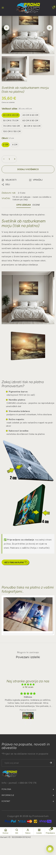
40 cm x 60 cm (30, 115)
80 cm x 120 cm (32, 126)
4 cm (14, 144)
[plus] (15, 159)
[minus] (4, 159)
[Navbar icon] (3, 7)
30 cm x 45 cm (10, 115)
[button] (9, 180)
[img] (28, 684)
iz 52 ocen (28, 687)
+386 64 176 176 (27, 782)
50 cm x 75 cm (10, 120)
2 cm (5, 144)
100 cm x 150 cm (12, 131)
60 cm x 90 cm (30, 120)
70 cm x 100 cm (11, 126)
